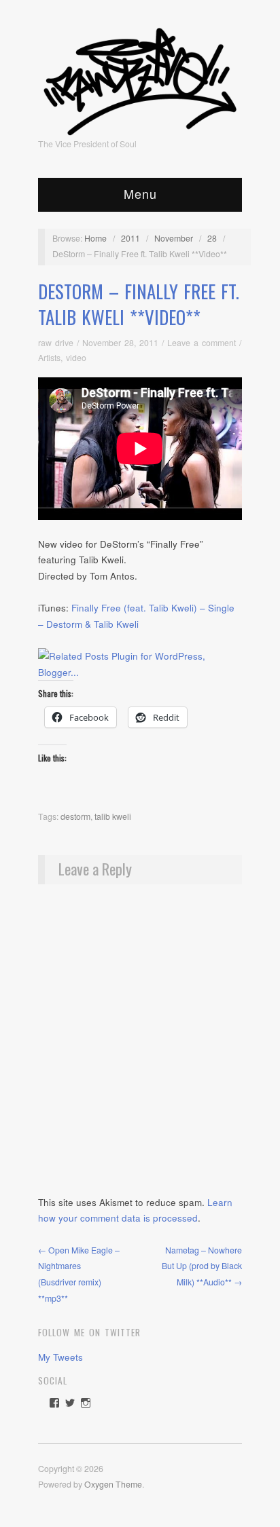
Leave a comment (201, 343)
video (76, 358)
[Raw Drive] (140, 77)
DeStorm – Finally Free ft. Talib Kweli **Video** (138, 304)
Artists (49, 358)
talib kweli (112, 816)
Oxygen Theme (113, 1484)
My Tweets (60, 1357)
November (173, 238)
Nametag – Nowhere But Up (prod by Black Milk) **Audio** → (202, 1266)
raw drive (55, 343)
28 (212, 238)
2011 (130, 238)
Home (95, 238)
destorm (75, 816)
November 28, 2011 (120, 343)
